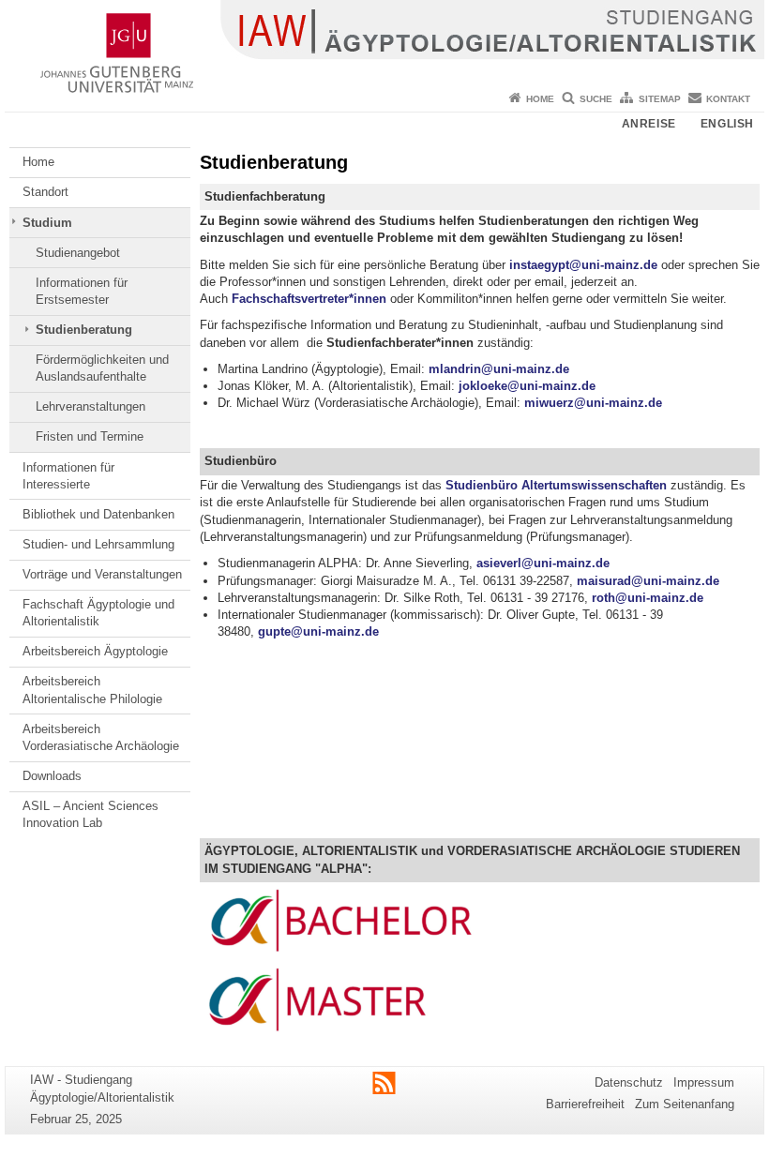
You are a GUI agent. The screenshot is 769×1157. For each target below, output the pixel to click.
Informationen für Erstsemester (82, 291)
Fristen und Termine (89, 436)
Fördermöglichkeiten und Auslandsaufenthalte (102, 368)
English (727, 123)
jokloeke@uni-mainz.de (527, 386)
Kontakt (728, 99)
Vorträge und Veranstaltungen (102, 574)
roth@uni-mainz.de (647, 598)
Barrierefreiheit (585, 1104)
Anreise (649, 123)
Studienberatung (84, 330)
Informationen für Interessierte (68, 475)
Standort (45, 192)
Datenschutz (629, 1082)
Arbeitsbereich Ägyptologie (95, 651)
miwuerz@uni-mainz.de (593, 403)
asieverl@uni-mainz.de (543, 563)
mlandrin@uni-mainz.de (499, 369)
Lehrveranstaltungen (90, 406)
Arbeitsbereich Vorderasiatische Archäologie (101, 737)
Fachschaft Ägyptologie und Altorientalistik (98, 612)
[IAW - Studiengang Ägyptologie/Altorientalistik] (384, 42)
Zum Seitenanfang (684, 1104)
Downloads (52, 776)
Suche (596, 99)
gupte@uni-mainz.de (318, 631)
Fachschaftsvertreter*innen (309, 299)
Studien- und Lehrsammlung (98, 544)
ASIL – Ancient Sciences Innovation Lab (90, 814)
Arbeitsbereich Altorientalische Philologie (92, 689)
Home (540, 99)
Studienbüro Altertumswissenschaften (556, 485)
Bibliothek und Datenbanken (98, 514)
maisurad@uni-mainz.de (648, 581)
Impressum (703, 1082)
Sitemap (660, 99)
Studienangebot (78, 253)
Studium (47, 223)
